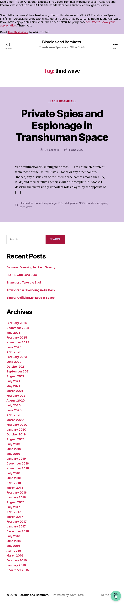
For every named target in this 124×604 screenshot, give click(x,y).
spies (104, 203)
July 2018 (13, 473)
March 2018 (14, 487)
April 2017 (13, 512)
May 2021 (13, 386)
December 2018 (17, 463)
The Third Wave (18, 32)
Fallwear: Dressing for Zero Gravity (30, 267)
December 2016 (17, 531)
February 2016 (16, 560)
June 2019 (13, 449)
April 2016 (13, 550)
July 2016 (13, 536)
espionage (50, 203)
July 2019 (13, 444)
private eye (92, 203)
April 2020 (13, 415)
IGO (60, 203)
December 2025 (17, 328)
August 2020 (15, 400)
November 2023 (17, 342)
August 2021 (15, 376)
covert (39, 203)
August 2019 (15, 439)
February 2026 (16, 323)
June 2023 (13, 347)
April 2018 (13, 483)
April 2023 (13, 352)
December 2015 (17, 570)
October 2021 (16, 366)
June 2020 (14, 410)
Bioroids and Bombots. (62, 42)
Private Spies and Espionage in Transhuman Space (62, 125)
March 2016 (14, 555)
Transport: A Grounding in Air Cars (30, 290)
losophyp (54, 149)
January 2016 (16, 565)
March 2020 (15, 420)
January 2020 (16, 429)
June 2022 (13, 361)
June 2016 (13, 541)
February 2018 (16, 492)
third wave (26, 207)
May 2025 (13, 332)
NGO (81, 203)
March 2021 (14, 390)
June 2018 (13, 478)
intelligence (71, 203)
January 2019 (16, 458)
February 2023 (16, 357)
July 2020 (13, 405)
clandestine (26, 203)
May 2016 (13, 545)
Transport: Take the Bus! (23, 282)
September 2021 (18, 371)
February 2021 (16, 395)
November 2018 (17, 468)
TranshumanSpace (62, 101)
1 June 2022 (76, 149)
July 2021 (13, 381)
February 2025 (16, 337)
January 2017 (16, 526)
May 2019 (13, 453)
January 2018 (16, 497)
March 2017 (14, 516)
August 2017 (15, 502)
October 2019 (16, 434)
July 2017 (13, 507)
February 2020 (16, 424)
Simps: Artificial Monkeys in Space (30, 297)
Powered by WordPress (68, 595)
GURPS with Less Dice (21, 275)
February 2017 (16, 521)
